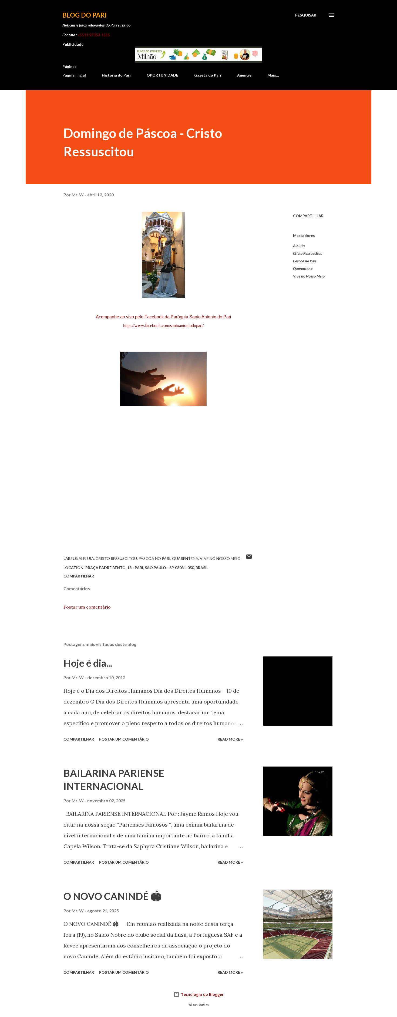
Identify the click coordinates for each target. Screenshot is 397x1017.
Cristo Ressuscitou (307, 253)
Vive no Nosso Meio (309, 276)
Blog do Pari (84, 15)
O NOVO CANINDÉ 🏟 (112, 896)
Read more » (230, 739)
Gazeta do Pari (207, 75)
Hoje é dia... (87, 663)
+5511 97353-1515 (94, 34)
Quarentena (302, 268)
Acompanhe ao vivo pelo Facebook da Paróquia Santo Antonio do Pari (163, 317)
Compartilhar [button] (308, 215)
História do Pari (116, 75)
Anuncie (244, 75)
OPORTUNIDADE (162, 75)
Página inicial (74, 75)
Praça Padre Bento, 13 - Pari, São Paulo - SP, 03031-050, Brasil (146, 567)
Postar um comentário (87, 607)
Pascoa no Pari (304, 261)
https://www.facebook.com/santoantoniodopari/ (163, 325)
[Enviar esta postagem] (249, 558)
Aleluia (299, 245)
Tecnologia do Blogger (202, 994)
